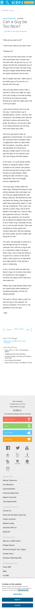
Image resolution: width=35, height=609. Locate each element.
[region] (17, 593)
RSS (8, 463)
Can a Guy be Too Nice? (15, 24)
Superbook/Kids (9, 489)
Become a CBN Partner (12, 541)
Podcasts (27, 456)
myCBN (27, 463)
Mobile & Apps (8, 523)
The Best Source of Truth (17, 404)
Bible (7, 456)
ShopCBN (17, 463)
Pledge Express (9, 545)
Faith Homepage (17, 401)
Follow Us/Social (9, 519)
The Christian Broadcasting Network (17, 414)
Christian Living (7, 10)
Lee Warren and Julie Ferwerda (15, 31)
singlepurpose (9, 18)
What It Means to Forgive (17, 406)
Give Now (29, 2)
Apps (17, 456)
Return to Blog (18, 329)
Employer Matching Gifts (12, 558)
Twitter (17, 447)
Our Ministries (8, 485)
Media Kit (6, 532)
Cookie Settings (17, 594)
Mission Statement (10, 480)
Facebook (7, 447)
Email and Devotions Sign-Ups (14, 515)
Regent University (9, 497)
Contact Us (7, 511)
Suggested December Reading (15, 354)
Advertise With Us (10, 528)
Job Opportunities (10, 501)
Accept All (17, 605)
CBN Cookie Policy (23, 590)
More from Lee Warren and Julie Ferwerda (15, 341)
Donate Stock (8, 554)
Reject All (17, 599)
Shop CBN (7, 567)
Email (7, 470)
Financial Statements (11, 493)
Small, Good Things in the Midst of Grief (18, 362)
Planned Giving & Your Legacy (14, 549)
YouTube (27, 447)
